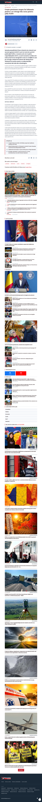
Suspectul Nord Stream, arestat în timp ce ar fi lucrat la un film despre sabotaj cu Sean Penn (24, 265)
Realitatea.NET (3, 788)
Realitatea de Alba (30, 789)
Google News (28, 167)
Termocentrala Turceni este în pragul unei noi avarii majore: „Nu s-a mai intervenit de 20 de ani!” (23, 364)
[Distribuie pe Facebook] (31, 40)
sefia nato (13, 163)
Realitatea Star (16, 788)
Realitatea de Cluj (36, 789)
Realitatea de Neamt (32, 788)
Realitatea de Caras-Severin (5, 789)
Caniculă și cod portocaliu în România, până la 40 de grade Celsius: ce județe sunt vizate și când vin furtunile (20, 509)
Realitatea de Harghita (30, 791)
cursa (18, 163)
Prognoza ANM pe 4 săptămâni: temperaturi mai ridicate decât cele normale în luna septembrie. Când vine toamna (20, 652)
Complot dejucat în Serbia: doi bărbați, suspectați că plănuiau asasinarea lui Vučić (21, 143)
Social (6, 198)
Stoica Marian (34, 563)
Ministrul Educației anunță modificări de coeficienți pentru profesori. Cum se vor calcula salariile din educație (21, 766)
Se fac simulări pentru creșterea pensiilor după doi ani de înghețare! (22, 204)
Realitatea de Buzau (16, 39)
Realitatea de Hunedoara (22, 791)
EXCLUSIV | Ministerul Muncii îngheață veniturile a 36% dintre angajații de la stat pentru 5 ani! (23, 385)
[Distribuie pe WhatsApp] (34, 40)
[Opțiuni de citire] (39, 799)
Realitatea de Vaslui (14, 789)
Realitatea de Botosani (13, 791)
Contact (2, 781)
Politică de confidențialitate (16, 781)
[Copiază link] (29, 40)
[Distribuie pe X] (36, 40)
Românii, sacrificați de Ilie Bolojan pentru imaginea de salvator (19, 295)
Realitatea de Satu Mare (5, 791)
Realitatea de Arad (4, 793)
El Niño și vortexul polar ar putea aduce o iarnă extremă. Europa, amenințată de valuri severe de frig (19, 680)
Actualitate (12, 5)
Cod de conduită (24, 781)
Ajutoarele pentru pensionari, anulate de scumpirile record (18, 344)
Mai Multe (21, 770)
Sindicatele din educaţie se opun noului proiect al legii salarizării (22, 149)
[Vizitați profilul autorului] (6, 40)
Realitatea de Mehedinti (22, 789)
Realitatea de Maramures (24, 788)
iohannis (22, 163)
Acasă (7, 5)
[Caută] (33, 2)
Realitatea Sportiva (10, 788)
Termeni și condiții (8, 781)
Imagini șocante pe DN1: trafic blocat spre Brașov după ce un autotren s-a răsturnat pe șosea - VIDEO (19, 595)
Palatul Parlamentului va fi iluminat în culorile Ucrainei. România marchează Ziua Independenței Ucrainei (22, 147)
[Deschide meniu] (36, 2)
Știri (9, 5)
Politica (8, 202)
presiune (7, 163)
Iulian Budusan (34, 763)
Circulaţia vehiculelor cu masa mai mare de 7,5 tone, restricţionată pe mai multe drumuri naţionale (19, 152)
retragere (28, 163)
